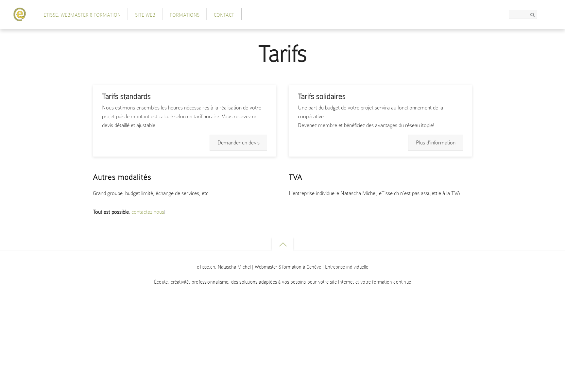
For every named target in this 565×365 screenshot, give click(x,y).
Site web (145, 15)
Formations (184, 15)
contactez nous (147, 212)
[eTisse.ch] (19, 17)
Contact (224, 15)
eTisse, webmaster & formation (82, 15)
